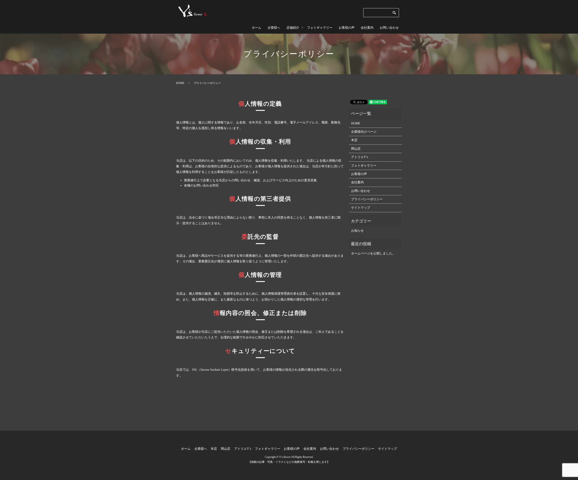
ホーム (256, 27)
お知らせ (357, 230)
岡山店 (356, 148)
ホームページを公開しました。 (373, 253)
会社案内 (367, 27)
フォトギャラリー (319, 27)
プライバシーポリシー (367, 199)
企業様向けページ (363, 131)
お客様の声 (346, 27)
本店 (354, 140)
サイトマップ (360, 207)
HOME (180, 83)
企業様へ (274, 27)
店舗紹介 (293, 27)
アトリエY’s (359, 157)
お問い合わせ (389, 27)
